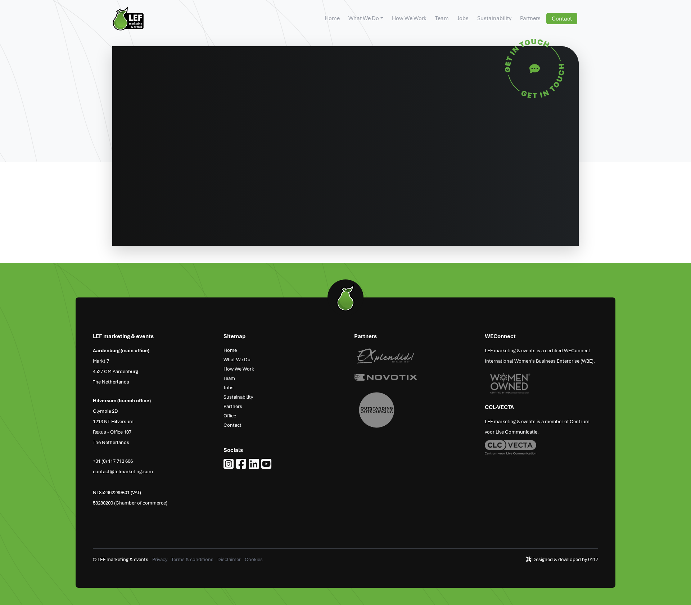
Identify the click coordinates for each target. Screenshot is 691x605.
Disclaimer (229, 559)
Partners (530, 18)
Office (229, 415)
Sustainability (494, 18)
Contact (562, 18)
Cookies (254, 559)
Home (332, 18)
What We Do (363, 18)
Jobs (463, 18)
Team (442, 18)
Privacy (160, 559)
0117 (593, 559)
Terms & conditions (192, 559)
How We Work (409, 18)
